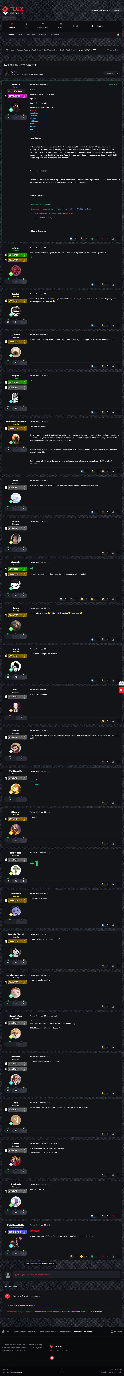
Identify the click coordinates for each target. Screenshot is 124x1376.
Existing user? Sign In (100, 10)
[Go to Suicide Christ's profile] (15, 951)
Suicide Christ (16, 934)
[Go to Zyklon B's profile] (15, 1201)
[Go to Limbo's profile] (15, 311)
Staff (20, 35)
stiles (15, 730)
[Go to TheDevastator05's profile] (15, 438)
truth (16, 649)
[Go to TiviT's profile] (15, 707)
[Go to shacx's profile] (15, 270)
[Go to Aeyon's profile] (15, 398)
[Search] (92, 26)
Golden (16, 334)
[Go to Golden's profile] (15, 352)
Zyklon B (16, 1184)
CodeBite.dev (16, 1372)
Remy (16, 608)
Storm (15, 521)
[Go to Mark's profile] (15, 498)
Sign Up (117, 10)
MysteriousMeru (15, 975)
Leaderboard (54, 35)
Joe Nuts (16, 893)
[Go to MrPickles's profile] (15, 870)
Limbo (15, 294)
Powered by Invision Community (110, 1372)
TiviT (16, 689)
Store (60, 28)
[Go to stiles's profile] (15, 747)
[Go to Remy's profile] (15, 625)
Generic (15, 562)
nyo (16, 1102)
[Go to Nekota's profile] (7, 73)
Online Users (30, 35)
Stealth (15, 812)
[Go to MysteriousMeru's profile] (15, 992)
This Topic (113, 26)
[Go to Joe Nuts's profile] (15, 910)
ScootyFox (15, 1016)
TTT (26, 28)
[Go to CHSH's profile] (15, 1160)
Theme (4, 1369)
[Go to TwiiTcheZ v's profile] (15, 788)
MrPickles (15, 852)
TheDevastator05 (16, 421)
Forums (11, 35)
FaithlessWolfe (15, 1225)
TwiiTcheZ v (16, 771)
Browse (11, 28)
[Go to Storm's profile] (15, 538)
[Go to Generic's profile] (15, 584)
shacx (15, 248)
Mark (16, 480)
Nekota (16, 84)
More (75, 26)
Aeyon (15, 375)
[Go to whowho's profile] (15, 1079)
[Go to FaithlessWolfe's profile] (15, 1242)
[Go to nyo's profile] (15, 1120)
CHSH (15, 1143)
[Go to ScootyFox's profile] (15, 1033)
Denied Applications (35, 74)
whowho (16, 1056)
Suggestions (43, 28)
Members (42, 35)
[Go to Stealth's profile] (15, 829)
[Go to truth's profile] (15, 666)
